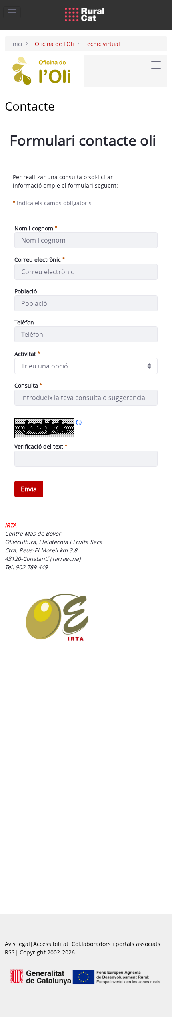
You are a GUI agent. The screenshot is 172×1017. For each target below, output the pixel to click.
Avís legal (17, 944)
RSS (10, 952)
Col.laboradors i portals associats (116, 944)
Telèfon (24, 322)
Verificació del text (40, 446)
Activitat (25, 354)
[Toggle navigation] (12, 12)
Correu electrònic (37, 259)
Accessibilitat (50, 944)
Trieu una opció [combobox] (44, 366)
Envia (29, 489)
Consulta (26, 385)
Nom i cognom (33, 228)
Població (25, 291)
